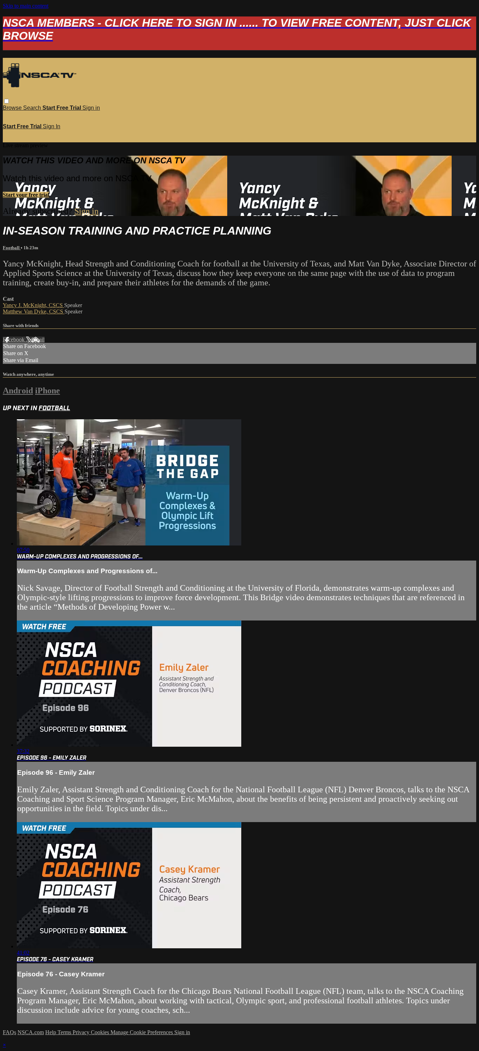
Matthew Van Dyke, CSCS (34, 311)
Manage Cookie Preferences (142, 1032)
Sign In (51, 126)
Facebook (14, 340)
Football (12, 247)
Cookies (100, 1032)
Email (38, 340)
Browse (13, 108)
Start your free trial (26, 195)
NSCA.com (31, 1032)
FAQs (9, 1032)
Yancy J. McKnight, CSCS (33, 305)
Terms (65, 1032)
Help (51, 1032)
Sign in (91, 108)
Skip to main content (25, 6)
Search (32, 108)
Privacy (82, 1032)
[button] (6, 101)
